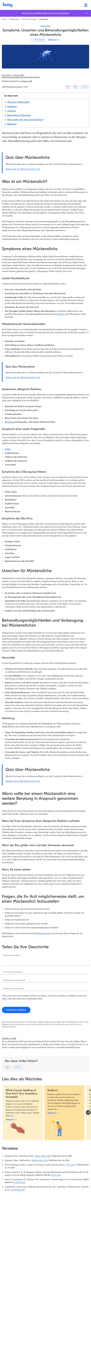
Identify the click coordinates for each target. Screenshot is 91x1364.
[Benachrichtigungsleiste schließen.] (86, 13)
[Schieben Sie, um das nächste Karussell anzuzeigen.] (88, 1112)
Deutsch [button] (54, 40)
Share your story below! (11, 955)
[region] (46, 1112)
